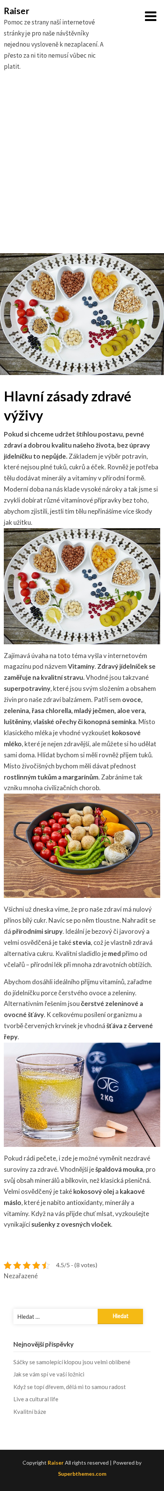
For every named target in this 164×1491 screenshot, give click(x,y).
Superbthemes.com (82, 1473)
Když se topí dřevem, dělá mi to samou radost (69, 1386)
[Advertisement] (82, 171)
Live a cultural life (35, 1399)
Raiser (16, 10)
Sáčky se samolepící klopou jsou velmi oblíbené (71, 1361)
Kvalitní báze (29, 1411)
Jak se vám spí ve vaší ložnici (48, 1374)
